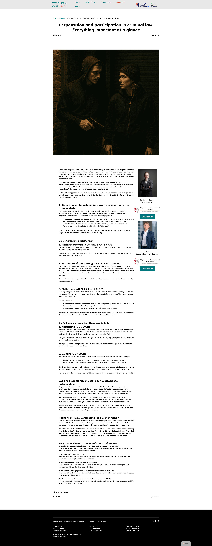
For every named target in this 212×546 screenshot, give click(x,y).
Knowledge (106, 2)
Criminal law (63, 18)
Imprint (92, 521)
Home (55, 18)
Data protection (101, 521)
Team (76, 2)
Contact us (120, 2)
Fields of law (90, 2)
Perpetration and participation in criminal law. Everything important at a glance (106, 27)
